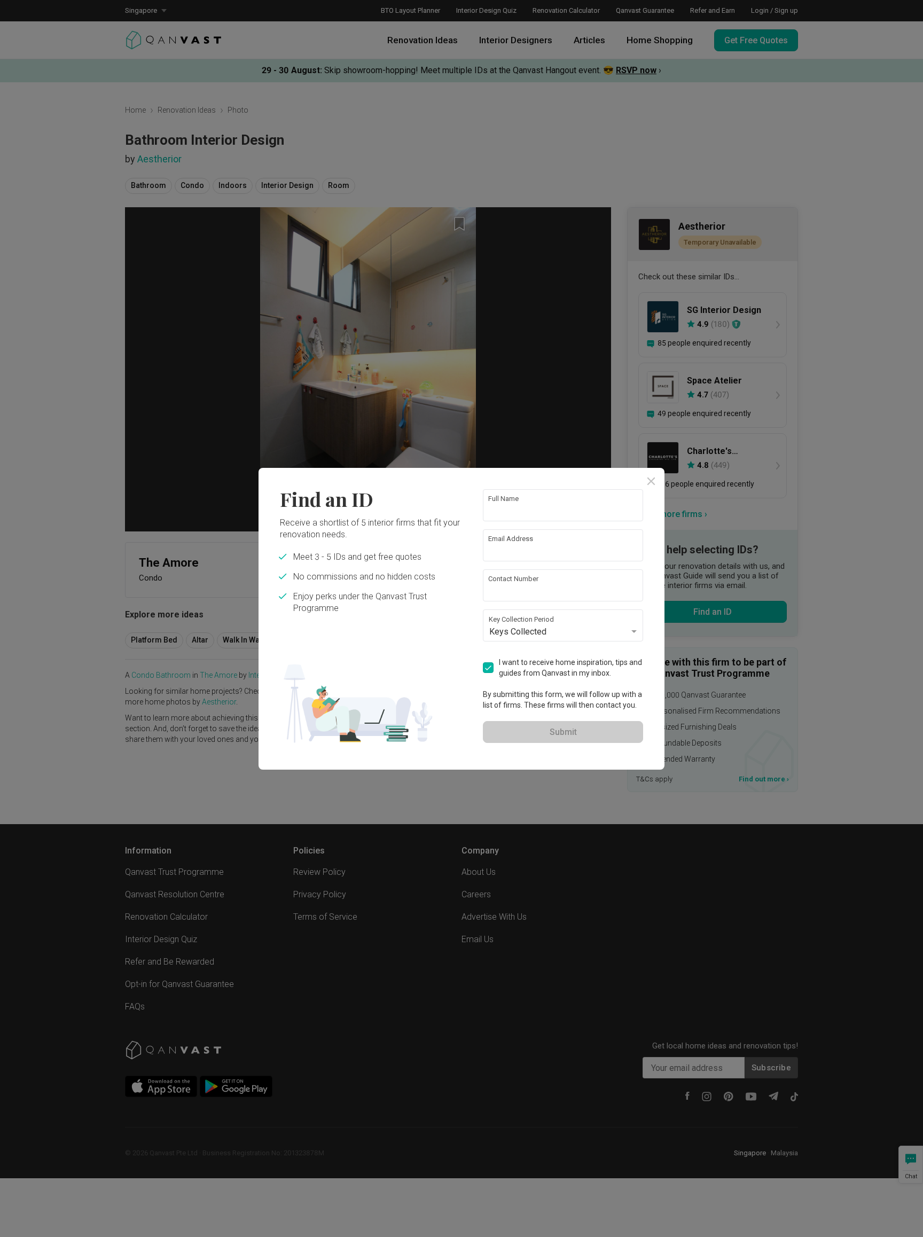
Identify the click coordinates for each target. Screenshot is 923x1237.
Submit (563, 732)
